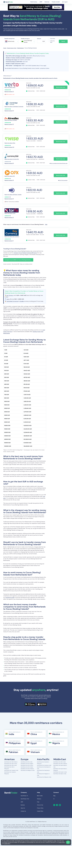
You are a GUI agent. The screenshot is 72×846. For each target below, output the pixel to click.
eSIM (41, 2)
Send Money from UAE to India (59, 762)
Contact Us (23, 811)
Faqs (38, 802)
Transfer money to (25, 38)
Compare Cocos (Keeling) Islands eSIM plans (25, 253)
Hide (46, 224)
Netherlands (20, 48)
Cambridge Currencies (12, 301)
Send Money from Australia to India (44, 765)
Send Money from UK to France (27, 765)
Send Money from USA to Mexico (10, 762)
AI (53, 798)
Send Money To (24, 795)
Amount (39, 38)
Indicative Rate (52, 41)
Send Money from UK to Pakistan (27, 768)
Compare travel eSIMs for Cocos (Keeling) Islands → (18, 260)
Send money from (11, 48)
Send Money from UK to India (26, 762)
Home (4, 48)
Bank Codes (40, 795)
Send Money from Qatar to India (59, 773)
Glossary (39, 798)
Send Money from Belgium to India (28, 770)
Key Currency (9, 295)
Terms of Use (40, 805)
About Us (23, 808)
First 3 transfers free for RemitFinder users (59, 163)
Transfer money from (9, 38)
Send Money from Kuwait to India (60, 772)
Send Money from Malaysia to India (44, 777)
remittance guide (9, 597)
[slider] (8, 90)
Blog (54, 795)
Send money (33, 2)
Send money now (60, 87)
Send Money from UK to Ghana (27, 767)
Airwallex (22, 301)
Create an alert (56, 2)
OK (68, 842)
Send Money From (25, 798)
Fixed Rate (52, 38)
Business (47, 2)
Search (63, 41)
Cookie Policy (7, 843)
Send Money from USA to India (10, 765)
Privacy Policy (61, 842)
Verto (7, 299)
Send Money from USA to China (10, 763)
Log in (65, 2)
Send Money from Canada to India (11, 770)
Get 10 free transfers (63, 180)
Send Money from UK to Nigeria (27, 763)
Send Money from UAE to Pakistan (60, 763)
